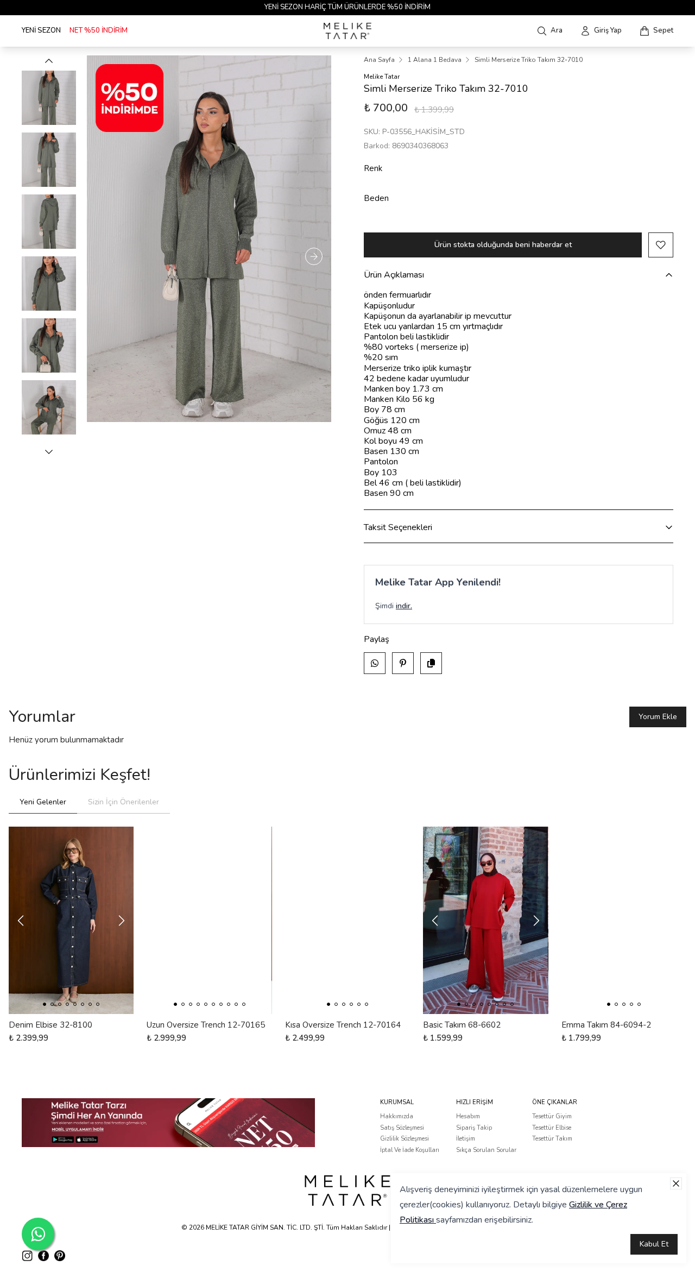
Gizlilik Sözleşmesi (404, 1139)
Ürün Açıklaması (394, 275)
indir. (404, 606)
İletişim (465, 1139)
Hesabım (468, 1116)
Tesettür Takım (552, 1139)
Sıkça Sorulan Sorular (486, 1150)
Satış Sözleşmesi (402, 1128)
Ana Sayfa (379, 59)
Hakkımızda (396, 1116)
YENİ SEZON (41, 30)
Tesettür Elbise (551, 1128)
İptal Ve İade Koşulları (409, 1150)
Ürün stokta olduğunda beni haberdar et (503, 245)
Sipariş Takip (474, 1128)
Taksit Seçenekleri (398, 527)
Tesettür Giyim (552, 1116)
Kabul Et (654, 1244)
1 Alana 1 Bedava (435, 59)
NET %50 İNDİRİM (99, 30)
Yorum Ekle (658, 716)
